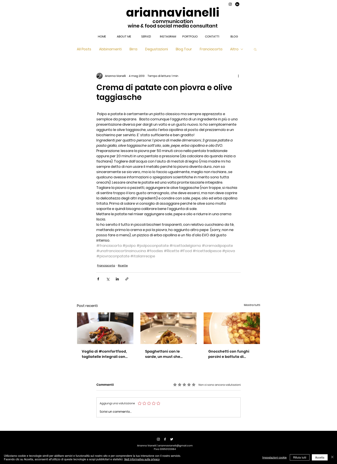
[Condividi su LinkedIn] (117, 279)
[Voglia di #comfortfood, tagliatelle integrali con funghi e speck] (105, 328)
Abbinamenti (110, 49)
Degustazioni (156, 49)
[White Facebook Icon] (165, 439)
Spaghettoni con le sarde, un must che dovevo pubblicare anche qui (162, 354)
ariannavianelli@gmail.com (175, 445)
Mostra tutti (252, 305)
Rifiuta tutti (299, 457)
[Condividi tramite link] (127, 279)
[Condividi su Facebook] (98, 279)
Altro (234, 49)
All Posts (84, 49)
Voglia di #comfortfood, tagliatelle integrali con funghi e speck (104, 354)
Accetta (319, 457)
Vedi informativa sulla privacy (142, 459)
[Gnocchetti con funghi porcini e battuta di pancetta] (232, 328)
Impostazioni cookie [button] (274, 457)
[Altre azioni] (238, 76)
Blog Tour (184, 49)
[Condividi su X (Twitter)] (108, 279)
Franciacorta (211, 49)
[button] (255, 49)
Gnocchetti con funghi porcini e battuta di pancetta (228, 354)
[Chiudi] (332, 457)
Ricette (123, 266)
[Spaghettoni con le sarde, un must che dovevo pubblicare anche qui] (168, 328)
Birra (133, 49)
